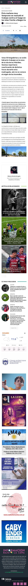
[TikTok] (21, 583)
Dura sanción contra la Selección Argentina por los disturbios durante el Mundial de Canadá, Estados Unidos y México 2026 (14, 240)
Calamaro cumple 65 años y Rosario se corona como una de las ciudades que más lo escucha (14, 213)
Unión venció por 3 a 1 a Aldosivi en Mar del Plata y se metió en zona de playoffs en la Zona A (14, 269)
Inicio (3, 8)
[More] (20, 30)
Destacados (7, 8)
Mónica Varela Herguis (12, 23)
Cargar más (13, 328)
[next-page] (5, 276)
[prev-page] (3, 276)
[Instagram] (18, 583)
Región (10, 10)
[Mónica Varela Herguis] (3, 23)
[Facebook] (14, 583)
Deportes (14, 235)
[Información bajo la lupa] (14, 2)
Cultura (14, 209)
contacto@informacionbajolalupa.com (14, 572)
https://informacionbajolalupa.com (14, 178)
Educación (12, 314)
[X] (25, 583)
